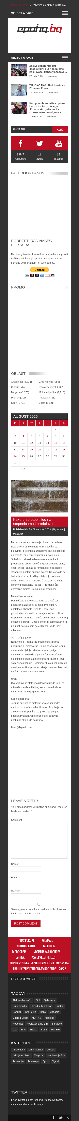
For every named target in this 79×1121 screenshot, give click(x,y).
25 (23, 456)
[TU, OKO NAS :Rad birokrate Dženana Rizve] (19, 90)
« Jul (23, 468)
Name (15, 864)
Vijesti (42, 402)
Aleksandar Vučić (22, 1000)
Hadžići (17, 1012)
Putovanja (44, 397)
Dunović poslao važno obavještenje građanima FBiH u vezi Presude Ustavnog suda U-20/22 (39, 966)
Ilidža (43, 1012)
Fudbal (60, 1006)
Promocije (16, 397)
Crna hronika (46, 381)
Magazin (16, 392)
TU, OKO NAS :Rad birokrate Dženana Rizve (47, 87)
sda (15, 1029)
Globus (15, 387)
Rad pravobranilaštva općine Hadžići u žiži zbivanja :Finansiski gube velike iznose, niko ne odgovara (47, 108)
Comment (16, 820)
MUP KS (36, 1017)
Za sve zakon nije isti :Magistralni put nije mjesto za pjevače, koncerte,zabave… (48, 68)
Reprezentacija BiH (37, 1023)
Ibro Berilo (30, 1012)
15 (55, 443)
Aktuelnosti (17, 381)
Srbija (43, 1029)
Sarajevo (57, 1023)
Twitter (19, 1092)
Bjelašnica (49, 1000)
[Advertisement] (45, 43)
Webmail (47, 940)
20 (39, 449)
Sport (14, 402)
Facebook (49, 946)
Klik (60, 129)
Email (15, 877)
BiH (38, 1000)
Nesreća (49, 1017)
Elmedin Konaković (41, 1006)
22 (55, 449)
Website (15, 891)
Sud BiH (55, 1029)
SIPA (23, 1029)
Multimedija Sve (48, 392)
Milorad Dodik (20, 1017)
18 (23, 449)
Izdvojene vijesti (48, 387)
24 (15, 456)
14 (47, 443)
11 (23, 443)
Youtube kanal (26, 946)
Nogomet (18, 1023)
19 (31, 449)
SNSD (33, 1029)
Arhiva (20, 957)
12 (31, 443)
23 (63, 449)
